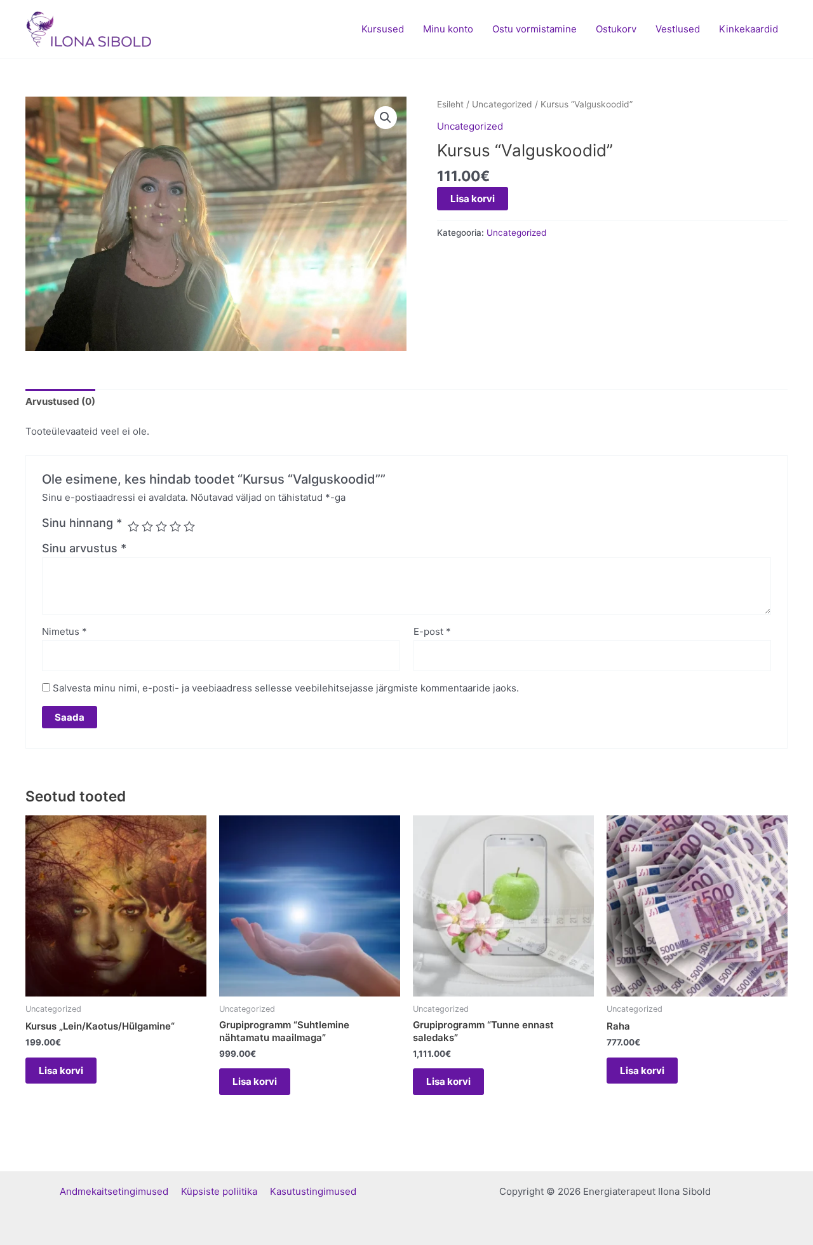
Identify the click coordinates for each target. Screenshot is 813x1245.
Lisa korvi (472, 199)
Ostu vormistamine (534, 29)
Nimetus (64, 631)
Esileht (450, 104)
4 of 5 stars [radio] (175, 526)
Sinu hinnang (82, 522)
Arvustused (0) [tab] (60, 401)
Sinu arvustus (84, 548)
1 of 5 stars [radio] (133, 526)
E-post (432, 631)
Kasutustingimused (313, 1191)
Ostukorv (616, 29)
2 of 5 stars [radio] (147, 526)
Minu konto (448, 29)
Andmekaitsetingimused (120, 1191)
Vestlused (677, 29)
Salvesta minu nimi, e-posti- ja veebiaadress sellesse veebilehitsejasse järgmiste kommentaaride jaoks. (286, 688)
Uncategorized (502, 104)
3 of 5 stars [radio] (161, 526)
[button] (385, 117)
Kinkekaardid (748, 29)
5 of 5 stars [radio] (189, 526)
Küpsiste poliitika (225, 1191)
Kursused (382, 29)
